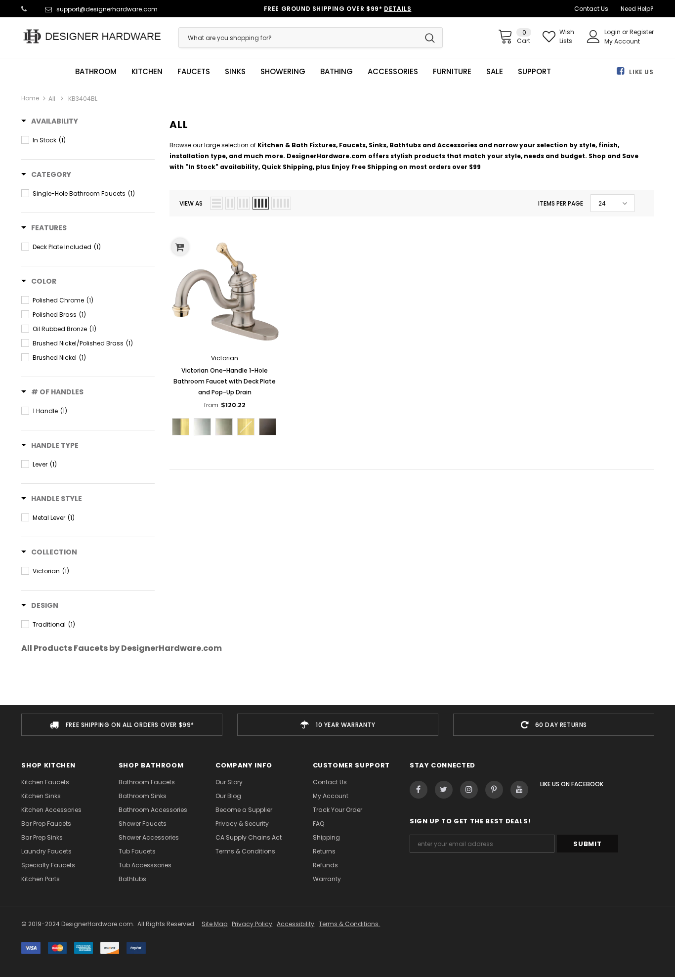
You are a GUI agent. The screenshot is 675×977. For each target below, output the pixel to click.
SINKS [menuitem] (235, 72)
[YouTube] (519, 790)
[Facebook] (418, 790)
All (51, 98)
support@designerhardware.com (107, 9)
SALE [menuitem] (494, 72)
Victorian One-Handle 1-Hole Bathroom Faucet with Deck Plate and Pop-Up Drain (224, 381)
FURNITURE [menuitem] (452, 72)
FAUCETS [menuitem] (193, 72)
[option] (122, 725)
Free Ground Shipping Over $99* (338, 8)
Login (613, 32)
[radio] (180, 427)
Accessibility (295, 924)
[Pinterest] (494, 790)
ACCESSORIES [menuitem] (393, 72)
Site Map (214, 924)
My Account (622, 41)
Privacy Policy (252, 924)
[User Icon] (593, 36)
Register (642, 32)
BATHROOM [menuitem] (96, 72)
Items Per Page (560, 203)
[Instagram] (469, 790)
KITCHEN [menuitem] (147, 72)
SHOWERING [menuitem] (282, 72)
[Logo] (92, 36)
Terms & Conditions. (349, 924)
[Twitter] (444, 790)
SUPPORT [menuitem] (534, 72)
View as (191, 203)
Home (30, 98)
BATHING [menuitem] (336, 72)
